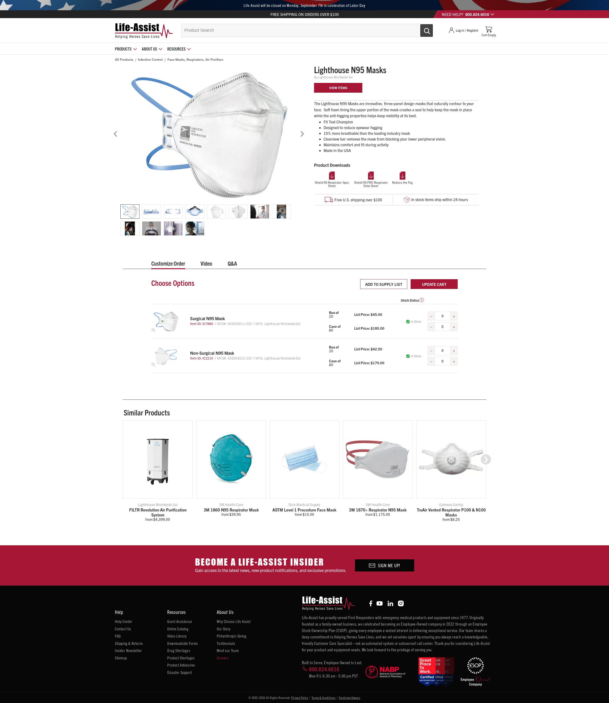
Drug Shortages (178, 650)
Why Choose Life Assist (233, 621)
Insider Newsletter (128, 650)
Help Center (124, 621)
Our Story (223, 628)
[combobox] (307, 30)
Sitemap (121, 657)
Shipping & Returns (129, 643)
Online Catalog (177, 628)
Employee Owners (349, 698)
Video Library (177, 635)
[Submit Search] (421, 28)
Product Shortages (181, 657)
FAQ (118, 635)
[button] (486, 459)
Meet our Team (228, 650)
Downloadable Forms (182, 643)
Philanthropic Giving (231, 635)
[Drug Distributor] (389, 672)
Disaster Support (179, 672)
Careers (222, 657)
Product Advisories (181, 665)
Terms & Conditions (324, 698)
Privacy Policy (299, 698)
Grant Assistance (179, 621)
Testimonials (226, 643)
